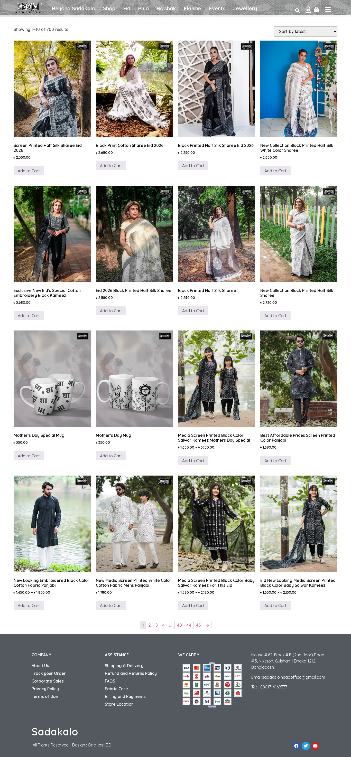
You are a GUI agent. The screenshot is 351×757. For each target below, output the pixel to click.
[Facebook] (296, 746)
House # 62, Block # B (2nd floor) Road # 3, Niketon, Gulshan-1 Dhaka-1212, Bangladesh (287, 661)
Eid (126, 8)
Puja (143, 8)
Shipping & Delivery (124, 665)
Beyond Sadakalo (73, 8)
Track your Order (49, 673)
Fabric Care (116, 688)
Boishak (166, 8)
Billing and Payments (125, 696)
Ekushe (192, 8)
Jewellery (245, 8)
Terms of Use (45, 696)
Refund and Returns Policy (131, 673)
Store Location (119, 704)
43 (179, 625)
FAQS (110, 681)
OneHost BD (99, 744)
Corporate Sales (48, 681)
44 (188, 625)
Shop (109, 8)
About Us (40, 665)
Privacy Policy (45, 688)
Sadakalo (55, 731)
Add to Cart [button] (29, 170)
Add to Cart (29, 315)
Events (217, 8)
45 (198, 625)
